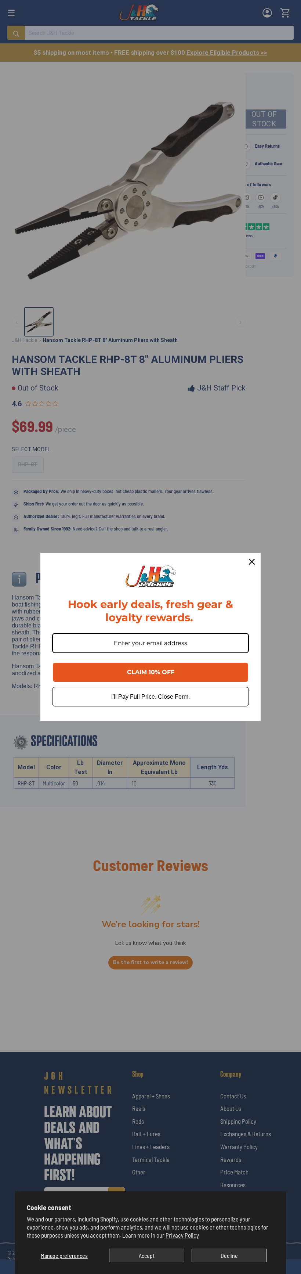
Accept (147, 1255)
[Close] (252, 562)
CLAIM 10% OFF (150, 672)
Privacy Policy (182, 1235)
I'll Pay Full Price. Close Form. (150, 697)
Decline (229, 1255)
